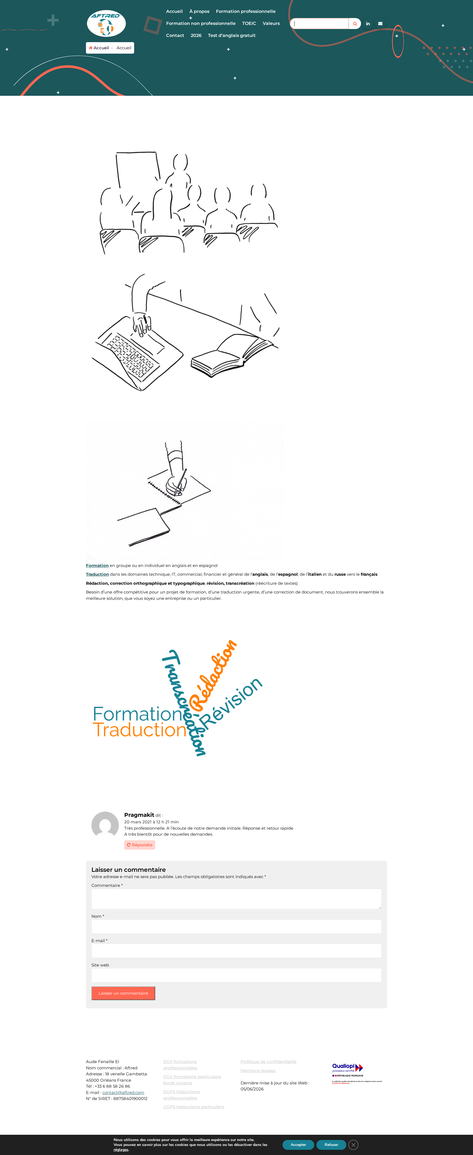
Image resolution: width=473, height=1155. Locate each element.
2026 (196, 35)
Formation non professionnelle (201, 23)
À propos (199, 11)
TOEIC (249, 23)
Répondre (142, 844)
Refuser (331, 1144)
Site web (100, 965)
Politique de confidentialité (268, 1061)
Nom (97, 916)
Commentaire (107, 885)
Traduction (97, 574)
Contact (175, 35)
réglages (121, 1149)
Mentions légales (258, 1070)
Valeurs (271, 23)
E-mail (99, 940)
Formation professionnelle (246, 11)
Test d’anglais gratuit (232, 35)
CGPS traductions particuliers (193, 1106)
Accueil (174, 11)
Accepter (298, 1144)
